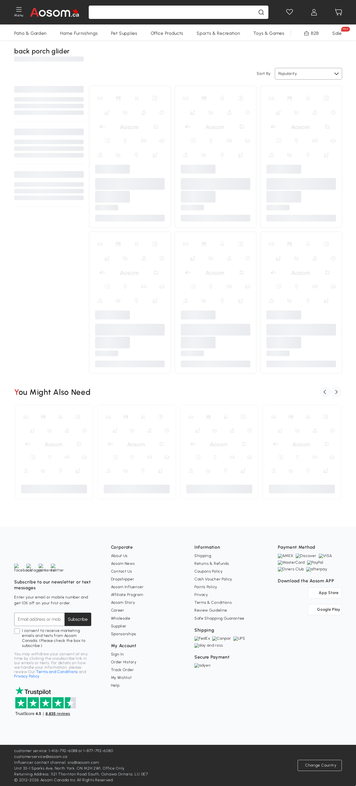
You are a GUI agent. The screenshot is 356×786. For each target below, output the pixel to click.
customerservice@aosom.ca (40, 756)
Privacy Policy (26, 676)
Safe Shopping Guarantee (219, 618)
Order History (124, 662)
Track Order (122, 669)
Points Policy (205, 587)
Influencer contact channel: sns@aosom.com (56, 762)
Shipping (202, 555)
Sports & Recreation (218, 33)
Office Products (167, 33)
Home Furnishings (79, 33)
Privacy (201, 594)
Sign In (117, 654)
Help (115, 685)
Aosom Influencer (127, 587)
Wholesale (120, 618)
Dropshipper (122, 579)
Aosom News (123, 563)
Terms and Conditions (57, 671)
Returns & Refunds (211, 563)
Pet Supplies (124, 33)
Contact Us (121, 571)
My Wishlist (121, 677)
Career (117, 610)
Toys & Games (268, 33)
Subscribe (78, 619)
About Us (119, 555)
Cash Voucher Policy (213, 579)
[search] (261, 12)
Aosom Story (123, 602)
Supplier (119, 626)
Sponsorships (123, 634)
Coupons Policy (208, 571)
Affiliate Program (127, 594)
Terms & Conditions (213, 602)
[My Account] (314, 12)
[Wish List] (289, 12)
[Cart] (338, 12)
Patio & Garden (30, 33)
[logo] (54, 12)
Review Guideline (210, 610)
